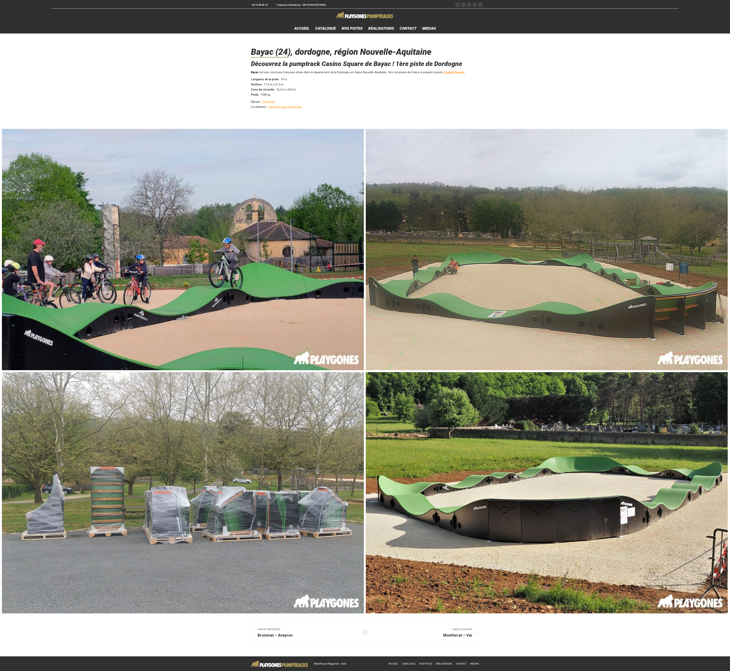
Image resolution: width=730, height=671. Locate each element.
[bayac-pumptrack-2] (183, 492)
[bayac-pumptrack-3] (547, 492)
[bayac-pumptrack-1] (547, 249)
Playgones (268, 101)
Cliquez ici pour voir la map (285, 107)
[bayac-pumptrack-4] (183, 249)
